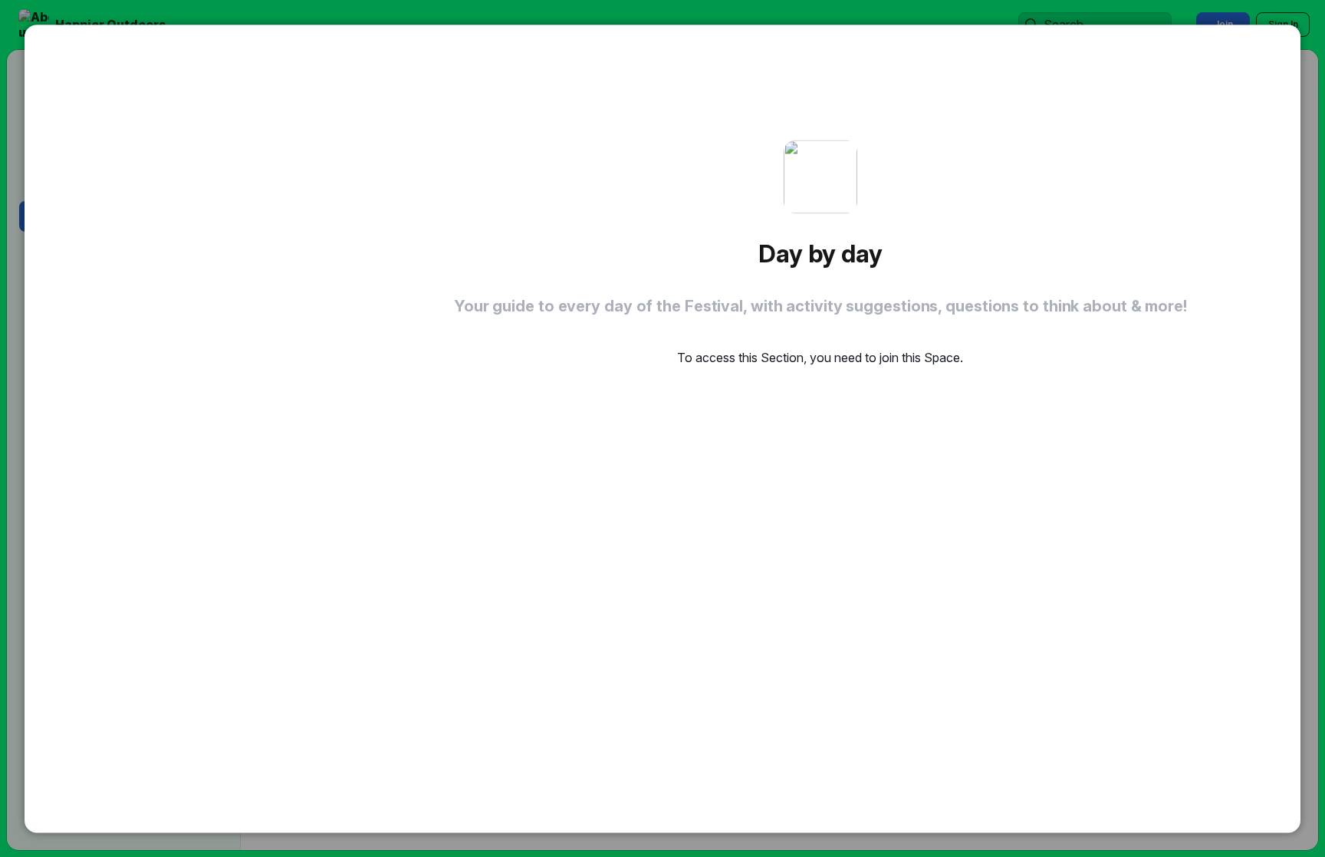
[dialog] (662, 428)
